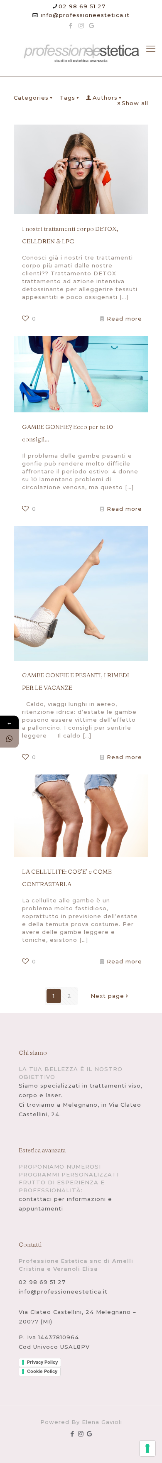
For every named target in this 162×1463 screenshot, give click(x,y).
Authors (105, 97)
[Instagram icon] (81, 25)
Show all (135, 103)
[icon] (91, 25)
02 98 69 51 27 (82, 6)
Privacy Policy (42, 1362)
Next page (107, 995)
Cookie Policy (42, 1371)
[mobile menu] (151, 49)
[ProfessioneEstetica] (81, 54)
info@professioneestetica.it (84, 15)
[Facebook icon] (71, 25)
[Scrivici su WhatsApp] (9, 738)
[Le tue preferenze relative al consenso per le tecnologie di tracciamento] (147, 1448)
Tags (67, 97)
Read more (124, 318)
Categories (31, 97)
